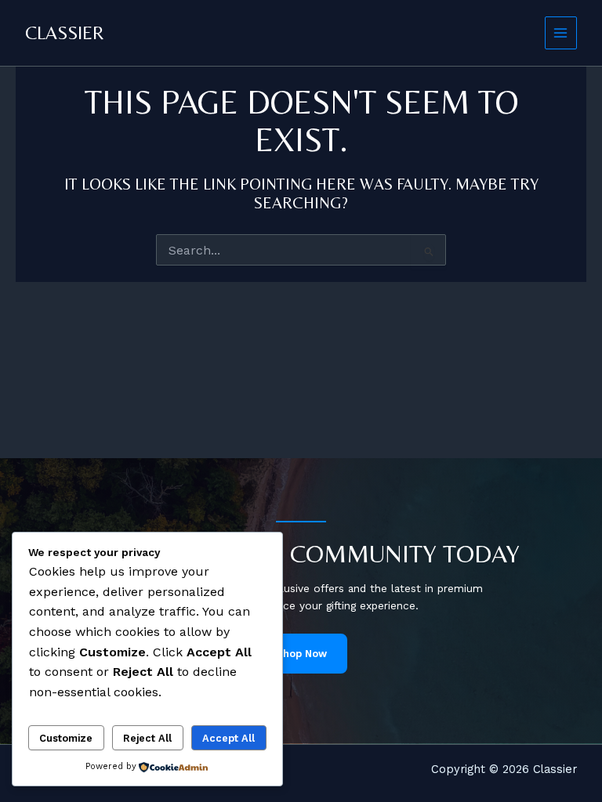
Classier (64, 32)
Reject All (147, 738)
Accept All (228, 738)
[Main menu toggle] (561, 32)
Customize (65, 738)
